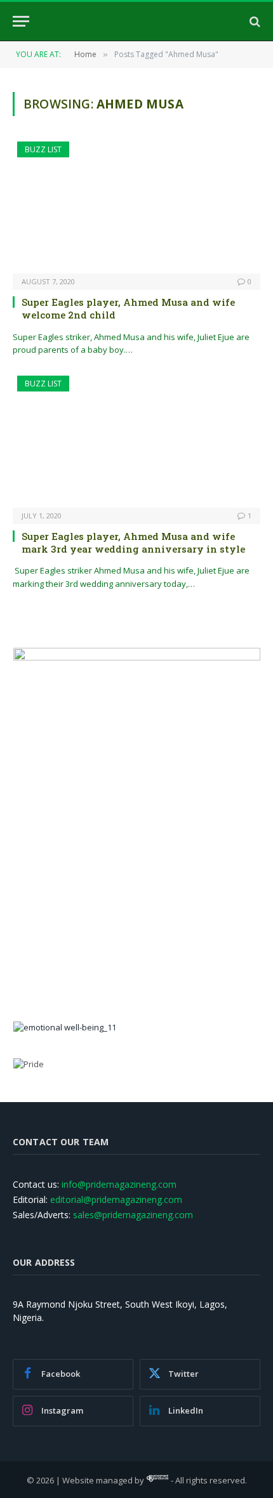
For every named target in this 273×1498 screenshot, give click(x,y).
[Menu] (21, 21)
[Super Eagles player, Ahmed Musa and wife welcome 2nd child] (136, 207)
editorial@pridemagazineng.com (116, 1199)
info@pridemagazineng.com (119, 1184)
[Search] (253, 21)
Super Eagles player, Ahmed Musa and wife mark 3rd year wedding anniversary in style (133, 542)
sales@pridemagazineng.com (133, 1215)
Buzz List (43, 149)
